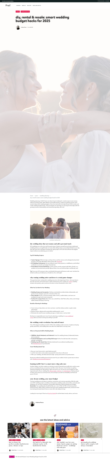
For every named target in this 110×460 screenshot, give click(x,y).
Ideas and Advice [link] (37, 5)
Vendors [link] (18, 5)
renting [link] (70, 281)
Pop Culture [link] (38, 440)
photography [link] (53, 371)
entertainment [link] (67, 371)
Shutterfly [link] (59, 261)
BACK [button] (12, 456)
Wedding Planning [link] (25, 11)
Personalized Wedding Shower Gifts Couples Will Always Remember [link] (89, 444)
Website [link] (24, 5)
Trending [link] (43, 440)
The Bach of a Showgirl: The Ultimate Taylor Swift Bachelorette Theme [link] (42, 444)
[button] (101, 439)
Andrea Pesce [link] (14, 450)
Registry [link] (29, 5)
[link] (8, 5)
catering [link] (59, 371)
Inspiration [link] (18, 440)
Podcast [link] (58, 440)
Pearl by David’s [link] (52, 393)
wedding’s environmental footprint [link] (41, 359)
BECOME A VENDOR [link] (104, 1)
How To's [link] (14, 440)
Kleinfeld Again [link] (37, 343)
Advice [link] (17, 11)
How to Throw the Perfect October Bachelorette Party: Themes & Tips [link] (19, 444)
